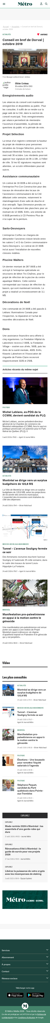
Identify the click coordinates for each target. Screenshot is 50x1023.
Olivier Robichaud (25, 505)
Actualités (15, 27)
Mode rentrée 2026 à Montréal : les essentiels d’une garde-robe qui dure (24, 828)
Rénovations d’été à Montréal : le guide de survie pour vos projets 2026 (23, 851)
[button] (3, 4)
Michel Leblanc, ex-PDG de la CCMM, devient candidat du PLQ (24, 413)
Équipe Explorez (26, 878)
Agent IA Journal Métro (27, 437)
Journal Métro (26, 836)
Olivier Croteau (22, 83)
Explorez (25, 815)
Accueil (6, 27)
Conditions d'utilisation (26, 1017)
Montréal (6, 610)
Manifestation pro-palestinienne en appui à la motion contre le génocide (24, 617)
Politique (6, 407)
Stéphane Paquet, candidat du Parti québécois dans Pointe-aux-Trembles (30, 789)
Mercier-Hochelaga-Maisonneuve (16, 544)
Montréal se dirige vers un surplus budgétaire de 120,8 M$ (25, 481)
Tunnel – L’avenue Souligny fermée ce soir (25, 550)
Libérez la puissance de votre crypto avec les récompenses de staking (25, 872)
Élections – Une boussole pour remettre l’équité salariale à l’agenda (31, 762)
